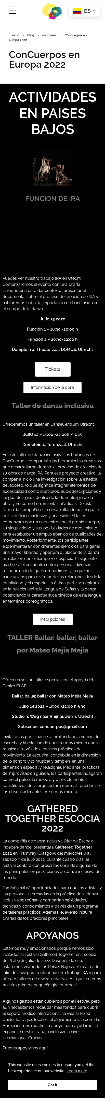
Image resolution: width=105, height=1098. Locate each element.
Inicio (15, 35)
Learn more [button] (77, 1071)
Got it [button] (52, 1085)
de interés (49, 35)
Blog (30, 35)
